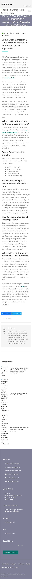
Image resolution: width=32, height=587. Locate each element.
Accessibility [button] (5, 564)
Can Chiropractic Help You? (13, 495)
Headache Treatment (12, 481)
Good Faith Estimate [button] (7, 567)
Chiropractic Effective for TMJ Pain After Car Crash (19, 428)
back (22, 286)
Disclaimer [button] (21, 564)
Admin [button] (17, 567)
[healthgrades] (18, 545)
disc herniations (10, 78)
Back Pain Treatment (12, 474)
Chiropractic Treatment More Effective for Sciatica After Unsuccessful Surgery (19, 369)
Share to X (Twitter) (16, 313)
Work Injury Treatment (12, 467)
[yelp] (15, 545)
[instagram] (11, 545)
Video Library (8, 499)
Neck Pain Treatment (12, 478)
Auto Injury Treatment (12, 464)
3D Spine (7, 493)
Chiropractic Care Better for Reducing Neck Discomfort (18, 394)
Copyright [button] (13, 564)
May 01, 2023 (7, 319)
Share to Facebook (6, 313)
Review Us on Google (10, 552)
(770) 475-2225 (27, 6)
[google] (3, 545)
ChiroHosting (4, 576)
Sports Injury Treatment (13, 471)
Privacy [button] (28, 564)
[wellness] (22, 545)
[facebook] (7, 545)
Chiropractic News (10, 497)
